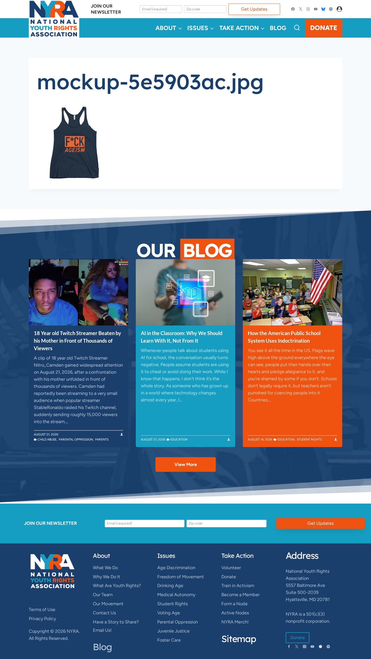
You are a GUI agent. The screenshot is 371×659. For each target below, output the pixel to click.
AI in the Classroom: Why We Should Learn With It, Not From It (181, 337)
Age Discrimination (176, 567)
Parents (102, 439)
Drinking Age (170, 585)
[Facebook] (293, 9)
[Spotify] (330, 9)
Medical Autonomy (176, 594)
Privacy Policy (42, 618)
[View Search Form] (297, 28)
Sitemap (238, 638)
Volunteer (231, 567)
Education (179, 439)
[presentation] (78, 292)
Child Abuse (47, 439)
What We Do (105, 567)
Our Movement (108, 604)
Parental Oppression (76, 439)
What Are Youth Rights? (117, 585)
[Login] (339, 9)
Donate (323, 28)
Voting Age (168, 613)
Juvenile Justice (173, 631)
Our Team (103, 594)
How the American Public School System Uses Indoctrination (284, 337)
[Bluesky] (323, 9)
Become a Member (240, 594)
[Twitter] (300, 9)
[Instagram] (308, 9)
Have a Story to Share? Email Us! (116, 626)
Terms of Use (42, 609)
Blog (278, 28)
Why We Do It (106, 577)
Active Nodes (235, 613)
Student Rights (309, 439)
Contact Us (104, 613)
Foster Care (169, 640)
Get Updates (254, 9)
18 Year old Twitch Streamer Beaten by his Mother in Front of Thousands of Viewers (77, 340)
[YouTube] (315, 9)
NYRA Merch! (235, 622)
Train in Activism (237, 585)
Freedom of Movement (180, 577)
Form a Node (234, 604)
